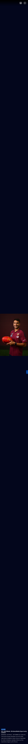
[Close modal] (24, 2)
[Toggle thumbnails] (20, 2)
